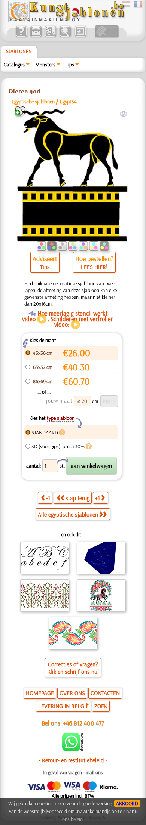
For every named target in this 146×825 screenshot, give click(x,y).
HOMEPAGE (40, 693)
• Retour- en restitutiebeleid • (73, 760)
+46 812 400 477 (83, 723)
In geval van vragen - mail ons (73, 772)
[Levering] (50, 36)
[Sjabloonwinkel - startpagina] (66, 20)
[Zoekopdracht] (65, 36)
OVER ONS (72, 693)
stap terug (77, 498)
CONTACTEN (105, 693)
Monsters (45, 64)
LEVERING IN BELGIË (63, 706)
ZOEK (100, 706)
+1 (97, 498)
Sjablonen (19, 51)
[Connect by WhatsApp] (72, 749)
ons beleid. (73, 819)
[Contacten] (35, 36)
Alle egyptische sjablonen (68, 514)
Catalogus (14, 64)
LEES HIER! (94, 266)
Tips (70, 64)
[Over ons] (21, 36)
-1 (48, 498)
